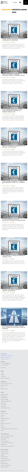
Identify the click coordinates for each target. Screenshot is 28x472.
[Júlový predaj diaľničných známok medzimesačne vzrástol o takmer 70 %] (14, 171)
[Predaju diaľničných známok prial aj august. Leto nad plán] (14, 136)
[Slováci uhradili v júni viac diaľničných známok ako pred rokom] (14, 209)
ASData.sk (23, 470)
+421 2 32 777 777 (8, 357)
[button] (20, 2)
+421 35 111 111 (6, 359)
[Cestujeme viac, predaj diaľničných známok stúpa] (14, 246)
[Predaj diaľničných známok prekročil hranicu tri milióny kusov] (14, 64)
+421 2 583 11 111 (5, 365)
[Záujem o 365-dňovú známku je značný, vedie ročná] (14, 280)
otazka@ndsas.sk (7, 363)
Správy (13, 42)
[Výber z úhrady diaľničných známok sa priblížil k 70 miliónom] (14, 29)
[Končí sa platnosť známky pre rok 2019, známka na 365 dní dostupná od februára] (14, 316)
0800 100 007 (10, 355)
